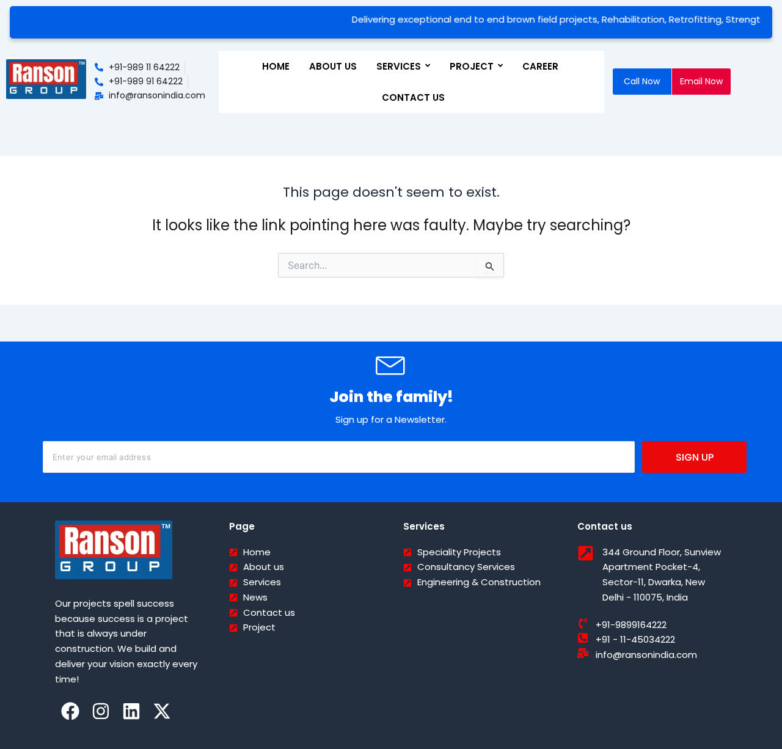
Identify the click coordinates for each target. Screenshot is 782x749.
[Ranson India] (46, 79)
